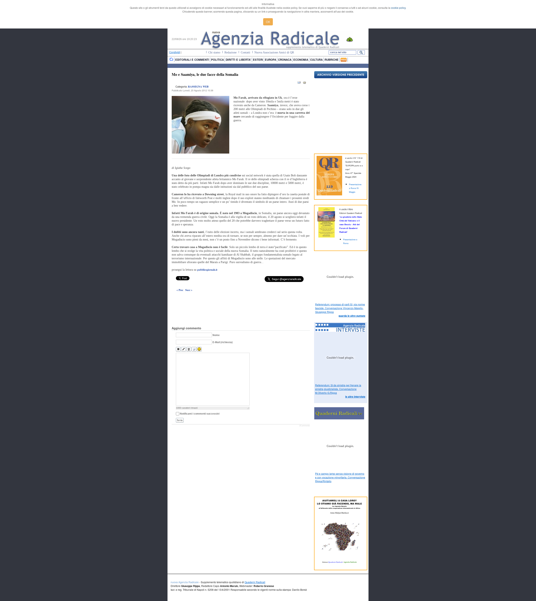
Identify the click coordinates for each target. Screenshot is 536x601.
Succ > (188, 290)
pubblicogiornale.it (207, 269)
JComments (304, 426)
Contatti (245, 52)
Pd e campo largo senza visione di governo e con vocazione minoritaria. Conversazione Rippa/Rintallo (340, 477)
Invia (180, 420)
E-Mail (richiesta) (223, 342)
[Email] (299, 83)
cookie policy (398, 7)
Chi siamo (214, 52)
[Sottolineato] (188, 349)
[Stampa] (304, 83)
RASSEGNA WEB (198, 86)
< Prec (180, 290)
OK (268, 22)
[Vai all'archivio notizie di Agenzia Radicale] (340, 77)
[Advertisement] (241, 299)
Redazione (230, 52)
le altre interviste (355, 396)
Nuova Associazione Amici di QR (274, 52)
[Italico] (183, 349)
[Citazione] (194, 349)
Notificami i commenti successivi (199, 413)
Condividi (174, 52)
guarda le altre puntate (352, 316)
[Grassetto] (178, 349)
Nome (216, 335)
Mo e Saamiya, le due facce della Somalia (205, 74)
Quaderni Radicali (255, 582)
